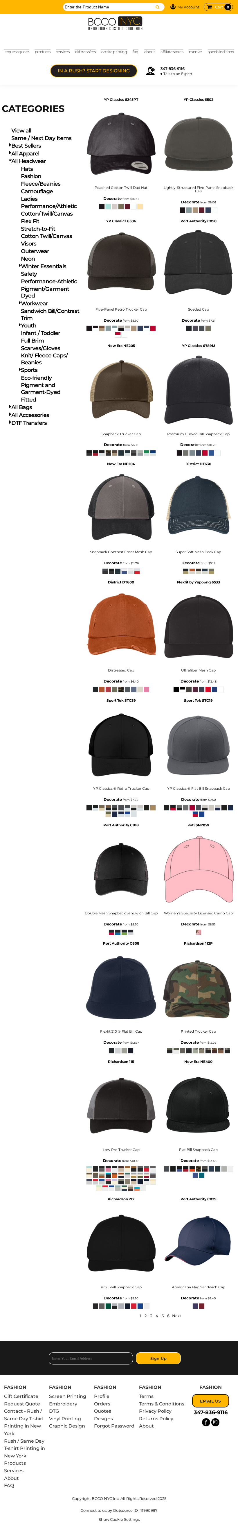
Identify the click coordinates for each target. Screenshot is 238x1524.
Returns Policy (156, 1418)
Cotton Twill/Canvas (46, 236)
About (11, 1478)
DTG (54, 1411)
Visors (28, 243)
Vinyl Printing (65, 1418)
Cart (222, 7)
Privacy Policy (155, 1411)
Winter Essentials (43, 266)
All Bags (21, 407)
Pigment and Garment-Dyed (40, 388)
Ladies (29, 199)
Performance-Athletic (49, 281)
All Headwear (28, 161)
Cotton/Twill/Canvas (47, 213)
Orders (102, 1404)
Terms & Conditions (161, 1404)
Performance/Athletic (49, 206)
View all (21, 130)
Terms (146, 1396)
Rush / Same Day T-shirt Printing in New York (24, 1448)
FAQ (9, 1485)
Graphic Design (67, 1426)
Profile (101, 1396)
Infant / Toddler (40, 333)
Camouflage (37, 191)
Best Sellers (26, 145)
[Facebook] (206, 1422)
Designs (103, 1418)
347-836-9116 (173, 68)
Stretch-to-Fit (38, 228)
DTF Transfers (29, 423)
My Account (188, 7)
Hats (27, 169)
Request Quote (22, 1404)
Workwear (34, 303)
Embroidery (63, 1404)
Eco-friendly (36, 378)
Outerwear (35, 251)
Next (176, 1315)
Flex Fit (30, 221)
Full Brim (32, 340)
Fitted (28, 399)
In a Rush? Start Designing (94, 71)
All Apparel (25, 153)
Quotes (102, 1411)
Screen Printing (67, 1396)
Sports (29, 370)
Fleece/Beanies (40, 183)
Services (14, 1470)
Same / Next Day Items (41, 138)
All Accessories (30, 415)
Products (15, 1463)
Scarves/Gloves (40, 348)
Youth (28, 325)
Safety (29, 274)
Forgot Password (114, 1426)
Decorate (112, 198)
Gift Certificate (21, 1396)
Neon (28, 258)
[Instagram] (215, 1422)
